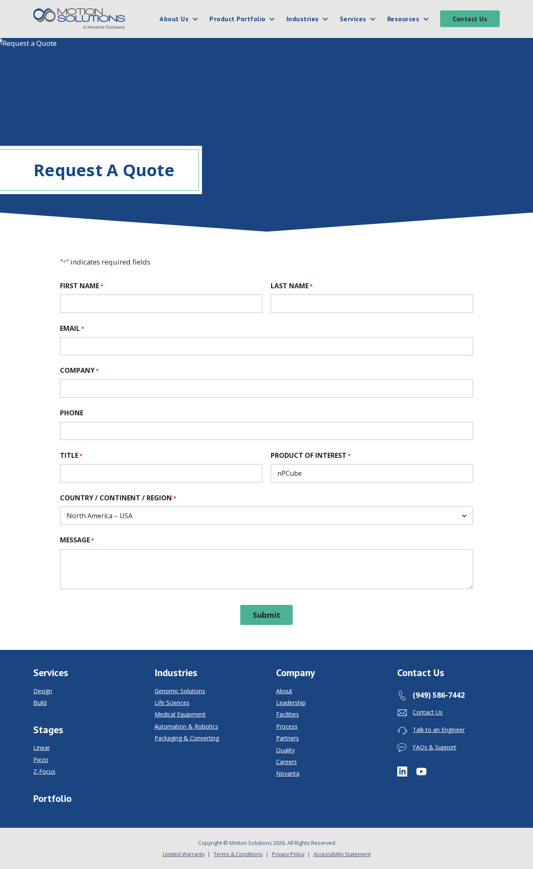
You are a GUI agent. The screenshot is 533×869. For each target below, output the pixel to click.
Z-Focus (44, 771)
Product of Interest (311, 455)
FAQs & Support (434, 747)
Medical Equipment (180, 714)
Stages (48, 730)
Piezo (40, 760)
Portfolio (52, 798)
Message (77, 539)
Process (287, 726)
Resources (403, 19)
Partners (287, 738)
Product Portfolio (237, 19)
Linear (41, 748)
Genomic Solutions (179, 691)
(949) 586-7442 (439, 695)
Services (353, 19)
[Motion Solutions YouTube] (421, 771)
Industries (302, 19)
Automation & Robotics (186, 726)
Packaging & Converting (186, 738)
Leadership (291, 703)
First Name (81, 285)
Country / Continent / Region (118, 497)
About (284, 691)
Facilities (287, 714)
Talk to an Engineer (439, 730)
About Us (174, 19)
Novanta (287, 773)
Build (40, 703)
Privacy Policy (288, 854)
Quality (285, 750)
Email (72, 328)
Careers (286, 762)
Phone (71, 412)
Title (71, 455)
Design (42, 691)
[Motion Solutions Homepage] (79, 18)
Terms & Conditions (238, 854)
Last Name (292, 285)
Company (79, 370)
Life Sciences (171, 703)
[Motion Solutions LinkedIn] (402, 771)
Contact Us (470, 19)
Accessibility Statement (342, 854)
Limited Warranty (183, 854)
